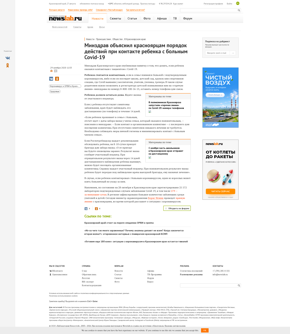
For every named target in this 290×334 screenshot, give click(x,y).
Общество (118, 39)
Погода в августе (57, 10)
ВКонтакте (57, 270)
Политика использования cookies (63, 296)
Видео (150, 281)
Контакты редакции (91, 285)
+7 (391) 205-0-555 (221, 270)
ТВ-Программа (154, 274)
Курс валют (178, 3)
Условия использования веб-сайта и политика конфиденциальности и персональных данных (89, 293)
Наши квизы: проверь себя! (80, 10)
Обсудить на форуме (178, 208)
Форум (150, 278)
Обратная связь (89, 274)
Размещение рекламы (191, 274)
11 (55, 71)
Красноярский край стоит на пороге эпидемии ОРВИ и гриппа (119, 222)
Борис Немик (155, 198)
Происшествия (103, 39)
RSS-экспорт (88, 281)
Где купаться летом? (135, 10)
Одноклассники (59, 274)
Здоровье (54, 91)
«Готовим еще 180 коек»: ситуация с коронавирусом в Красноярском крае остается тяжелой (136, 241)
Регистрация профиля (213, 3)
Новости (90, 39)
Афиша (150, 270)
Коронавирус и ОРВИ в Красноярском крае (65, 86)
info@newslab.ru (220, 274)
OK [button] (204, 330)
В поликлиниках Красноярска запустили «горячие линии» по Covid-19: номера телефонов (166, 105)
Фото (117, 281)
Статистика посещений (191, 270)
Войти (229, 3)
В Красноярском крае (135, 39)
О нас (84, 270)
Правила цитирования (174, 326)
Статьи (117, 274)
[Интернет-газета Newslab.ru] (66, 18)
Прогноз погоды (147, 3)
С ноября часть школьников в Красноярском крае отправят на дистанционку (166, 151)
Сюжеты (118, 278)
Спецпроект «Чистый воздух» (109, 10)
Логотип (86, 278)
